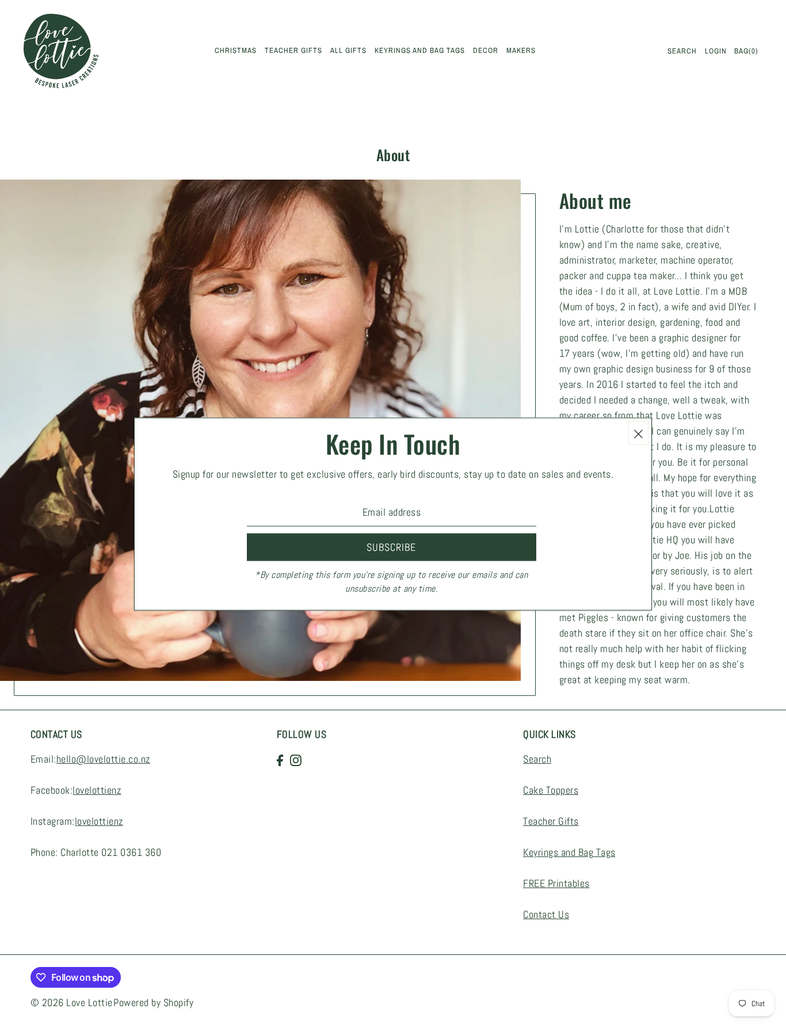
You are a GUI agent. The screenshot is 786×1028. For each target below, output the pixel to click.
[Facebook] (280, 759)
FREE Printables (556, 883)
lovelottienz (97, 790)
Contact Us (546, 915)
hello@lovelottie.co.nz (103, 759)
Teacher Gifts (551, 821)
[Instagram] (296, 759)
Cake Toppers (550, 790)
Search (537, 759)
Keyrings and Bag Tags (569, 852)
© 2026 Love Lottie (71, 1002)
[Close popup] (638, 433)
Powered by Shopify (153, 1002)
